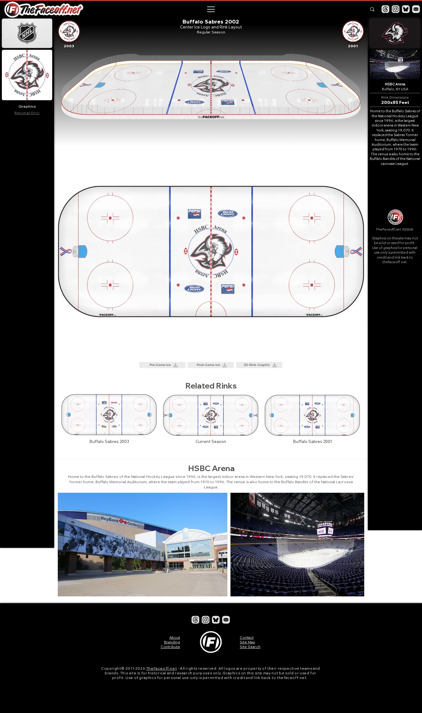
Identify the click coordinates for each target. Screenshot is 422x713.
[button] (210, 9)
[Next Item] (353, 545)
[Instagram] (395, 9)
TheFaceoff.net (161, 668)
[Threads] (385, 9)
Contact (247, 637)
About (174, 637)
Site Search (250, 646)
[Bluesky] (406, 9)
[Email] (416, 9)
